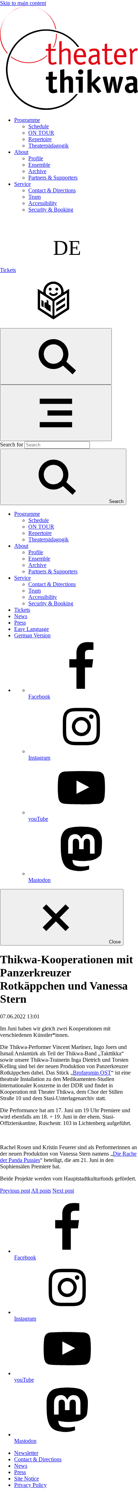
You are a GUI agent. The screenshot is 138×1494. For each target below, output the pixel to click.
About (21, 152)
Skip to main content (23, 3)
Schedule (38, 126)
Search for (11, 444)
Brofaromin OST (92, 1073)
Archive (37, 171)
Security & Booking (50, 210)
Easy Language (31, 629)
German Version (32, 635)
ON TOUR (41, 133)
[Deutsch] (70, 270)
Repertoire (40, 139)
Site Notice (26, 1479)
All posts (41, 1191)
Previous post (15, 1191)
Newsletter (26, 1453)
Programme (27, 120)
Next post (63, 1191)
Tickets (8, 270)
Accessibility (42, 203)
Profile (35, 158)
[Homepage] (69, 108)
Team (34, 197)
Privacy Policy (30, 1485)
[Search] (56, 356)
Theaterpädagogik (48, 146)
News (20, 616)
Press (20, 623)
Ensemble (39, 165)
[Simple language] (53, 325)
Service (22, 184)
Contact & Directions (52, 190)
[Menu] (56, 413)
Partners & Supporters (52, 178)
